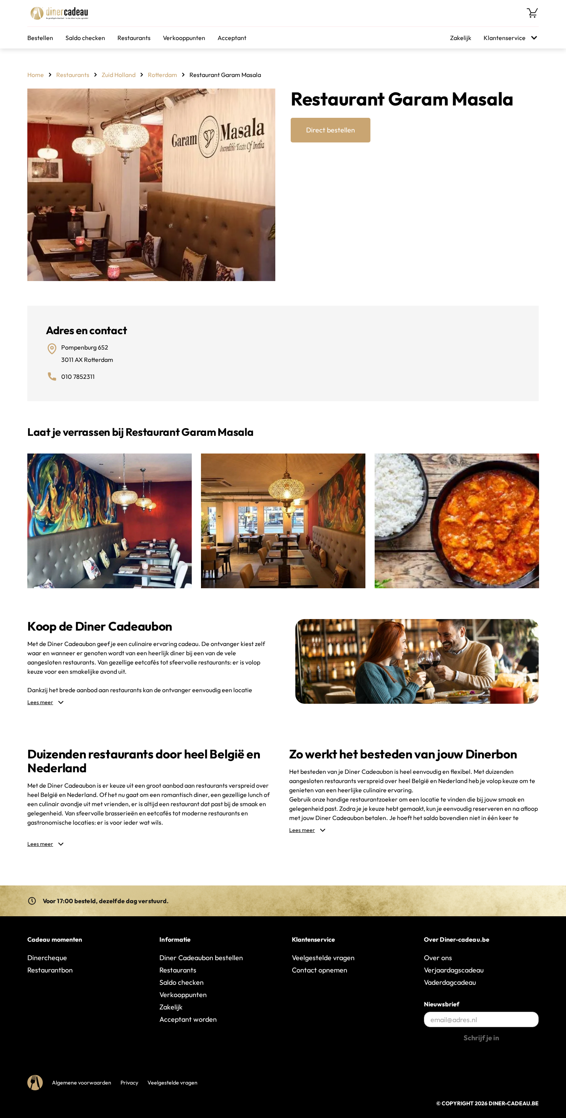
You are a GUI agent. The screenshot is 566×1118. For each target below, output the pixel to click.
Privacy (129, 1082)
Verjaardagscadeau (454, 970)
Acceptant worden (188, 1019)
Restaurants (134, 38)
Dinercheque (47, 957)
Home (35, 75)
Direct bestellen (330, 130)
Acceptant (232, 38)
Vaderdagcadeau (450, 982)
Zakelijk (460, 38)
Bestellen (40, 38)
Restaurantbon (50, 970)
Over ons (438, 957)
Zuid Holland (119, 75)
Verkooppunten (184, 38)
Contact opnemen (319, 970)
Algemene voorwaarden (81, 1082)
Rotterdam (162, 75)
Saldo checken (85, 38)
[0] (532, 13)
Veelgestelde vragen (323, 957)
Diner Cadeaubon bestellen (201, 957)
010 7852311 (78, 376)
